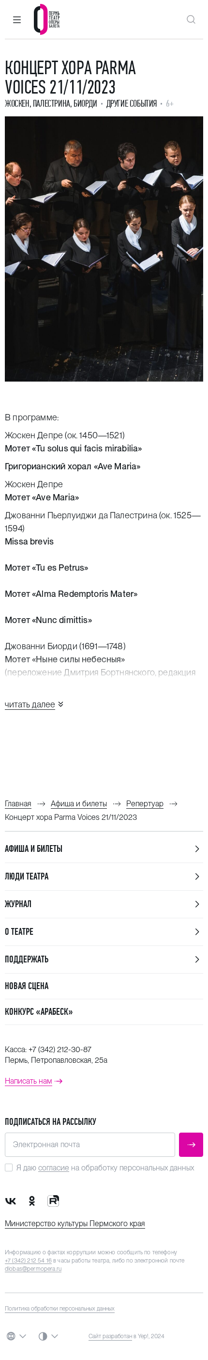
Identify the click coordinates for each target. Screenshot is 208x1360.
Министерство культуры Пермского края (75, 1223)
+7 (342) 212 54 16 (28, 1260)
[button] (17, 19)
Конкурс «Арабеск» (39, 1011)
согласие (53, 1167)
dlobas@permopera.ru (33, 1268)
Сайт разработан (110, 1336)
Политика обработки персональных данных (60, 1308)
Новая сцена (26, 986)
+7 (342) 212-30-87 (60, 1049)
